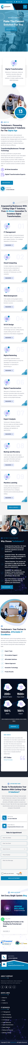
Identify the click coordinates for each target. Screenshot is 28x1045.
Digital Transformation (14, 61)
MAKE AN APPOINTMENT (14, 870)
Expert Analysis (10, 411)
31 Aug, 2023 (7, 910)
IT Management (10, 224)
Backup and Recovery (12, 444)
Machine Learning (10, 475)
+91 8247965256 (10, 181)
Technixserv (13, 1034)
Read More (8, 237)
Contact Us (5, 995)
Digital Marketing (10, 347)
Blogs (3, 992)
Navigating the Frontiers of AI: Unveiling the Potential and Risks (13, 916)
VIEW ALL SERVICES (13, 499)
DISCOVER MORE (6, 174)
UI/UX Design (9, 317)
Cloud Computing (10, 255)
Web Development (10, 288)
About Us (4, 989)
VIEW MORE (13, 718)
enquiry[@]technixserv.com (16, 819)
